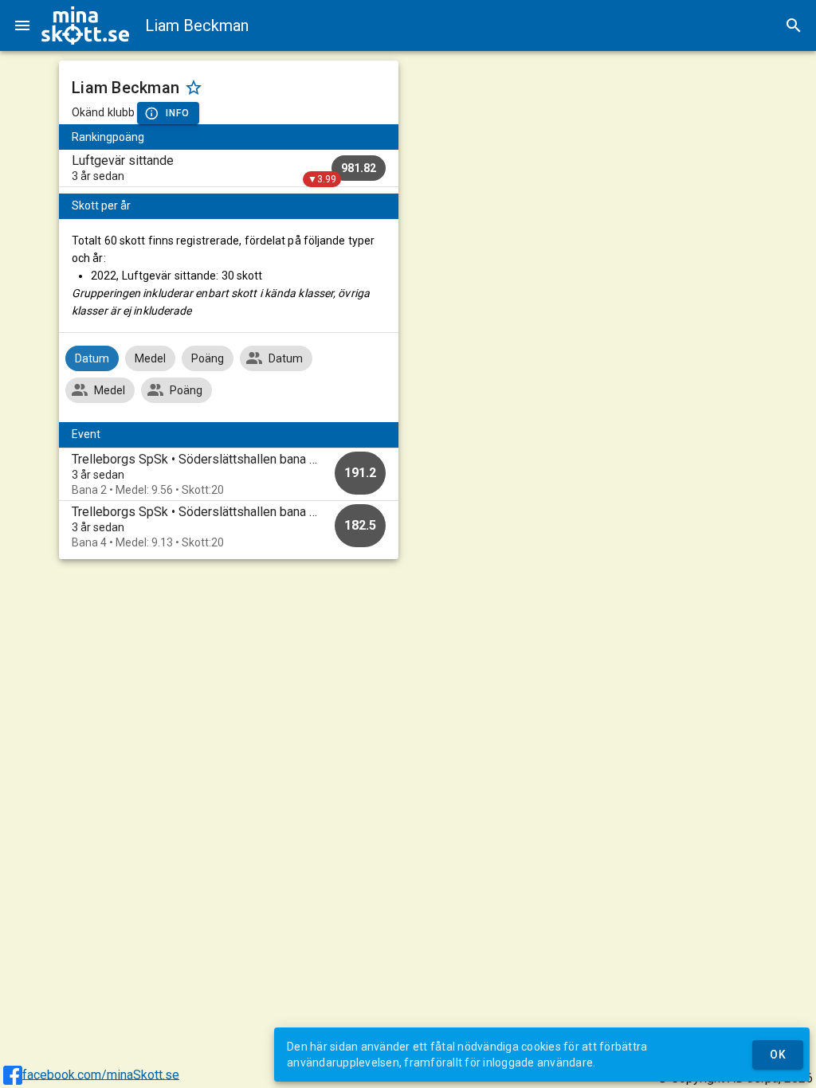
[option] (228, 474)
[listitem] (228, 168)
